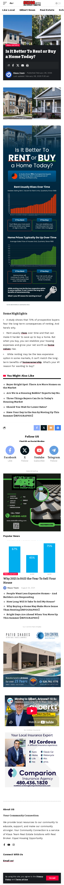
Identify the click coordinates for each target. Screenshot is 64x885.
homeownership (32, 362)
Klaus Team (19, 73)
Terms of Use (21, 880)
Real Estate (13, 45)
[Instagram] (13, 845)
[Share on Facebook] (13, 65)
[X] (25, 454)
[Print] (27, 65)
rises (24, 333)
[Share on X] (18, 65)
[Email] (22, 65)
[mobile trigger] (5, 3)
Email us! (8, 860)
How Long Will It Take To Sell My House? (31, 601)
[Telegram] (54, 454)
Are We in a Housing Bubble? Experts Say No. (33, 393)
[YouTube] (9, 845)
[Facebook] (10, 454)
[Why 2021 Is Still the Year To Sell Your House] (32, 557)
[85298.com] (32, 3)
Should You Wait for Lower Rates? (26, 407)
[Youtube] (39, 454)
